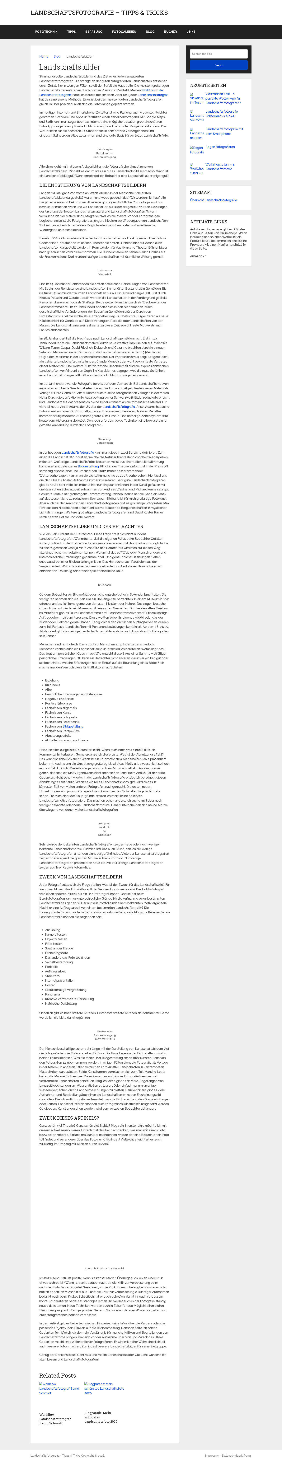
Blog (150, 32)
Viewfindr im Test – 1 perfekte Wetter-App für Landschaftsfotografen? (223, 98)
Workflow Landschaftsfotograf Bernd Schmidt (55, 1418)
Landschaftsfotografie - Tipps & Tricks (55, 1455)
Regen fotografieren (220, 147)
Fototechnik (46, 32)
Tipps (71, 32)
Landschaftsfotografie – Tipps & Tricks (99, 12)
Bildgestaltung (88, 466)
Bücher (170, 32)
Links (190, 32)
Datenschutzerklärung (236, 1455)
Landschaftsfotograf (153, 95)
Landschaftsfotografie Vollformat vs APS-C (221, 114)
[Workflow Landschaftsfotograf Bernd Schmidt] (59, 1396)
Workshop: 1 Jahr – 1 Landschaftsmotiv (219, 167)
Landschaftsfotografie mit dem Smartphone (224, 131)
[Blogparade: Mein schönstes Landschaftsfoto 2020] (104, 1395)
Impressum (212, 1455)
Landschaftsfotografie (119, 407)
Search (219, 65)
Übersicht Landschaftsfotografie (213, 200)
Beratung (93, 32)
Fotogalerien (124, 32)
